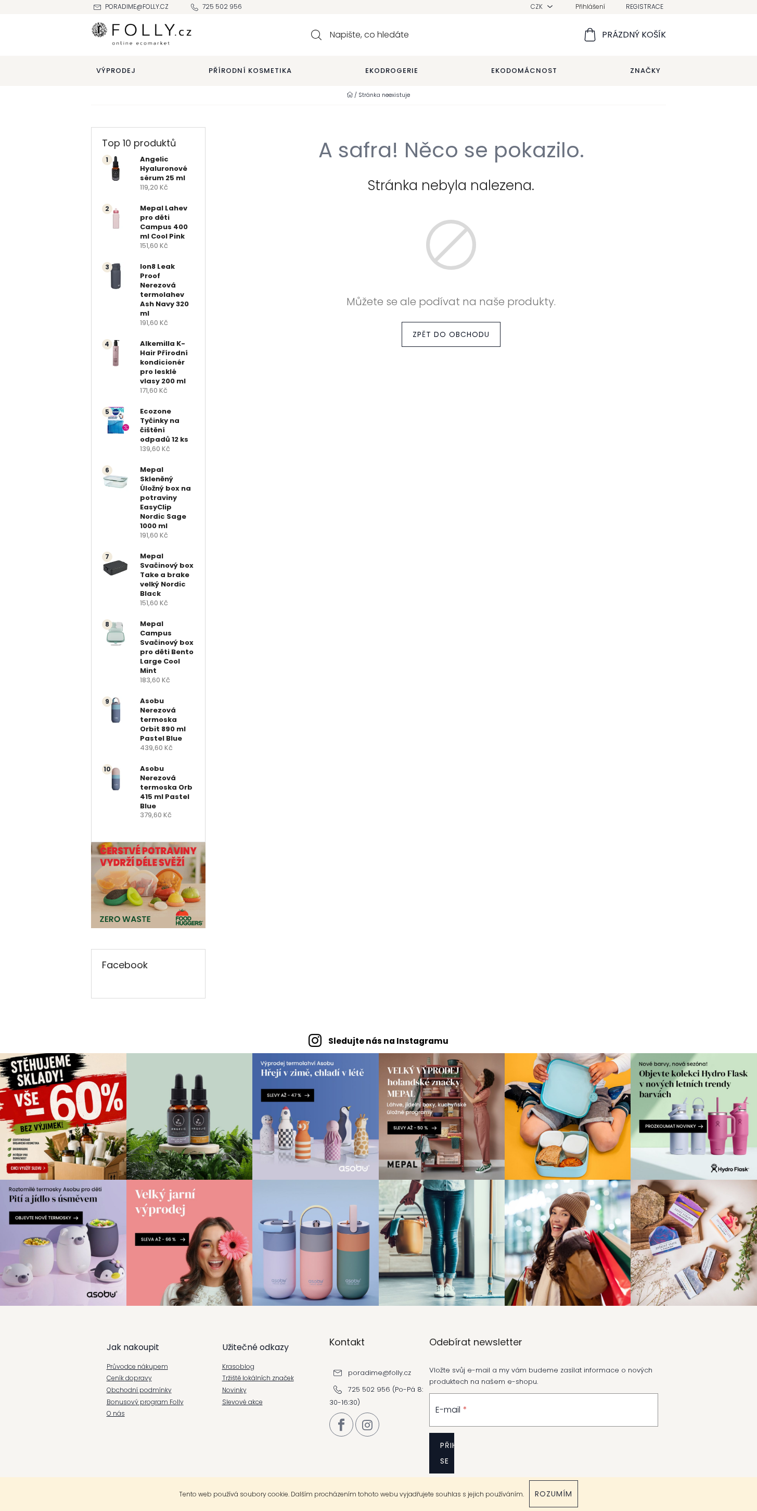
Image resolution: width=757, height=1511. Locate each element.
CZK (537, 6)
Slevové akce (242, 1402)
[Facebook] (341, 1425)
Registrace (644, 6)
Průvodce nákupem (137, 1367)
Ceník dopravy (129, 1378)
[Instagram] (367, 1425)
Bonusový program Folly (145, 1402)
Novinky (234, 1390)
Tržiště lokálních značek (258, 1378)
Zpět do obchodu (451, 334)
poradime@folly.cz (137, 6)
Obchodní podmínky (139, 1390)
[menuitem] (116, 71)
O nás (116, 1413)
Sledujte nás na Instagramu (388, 1040)
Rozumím (553, 1494)
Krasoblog (238, 1367)
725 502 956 (222, 6)
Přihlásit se (447, 1453)
